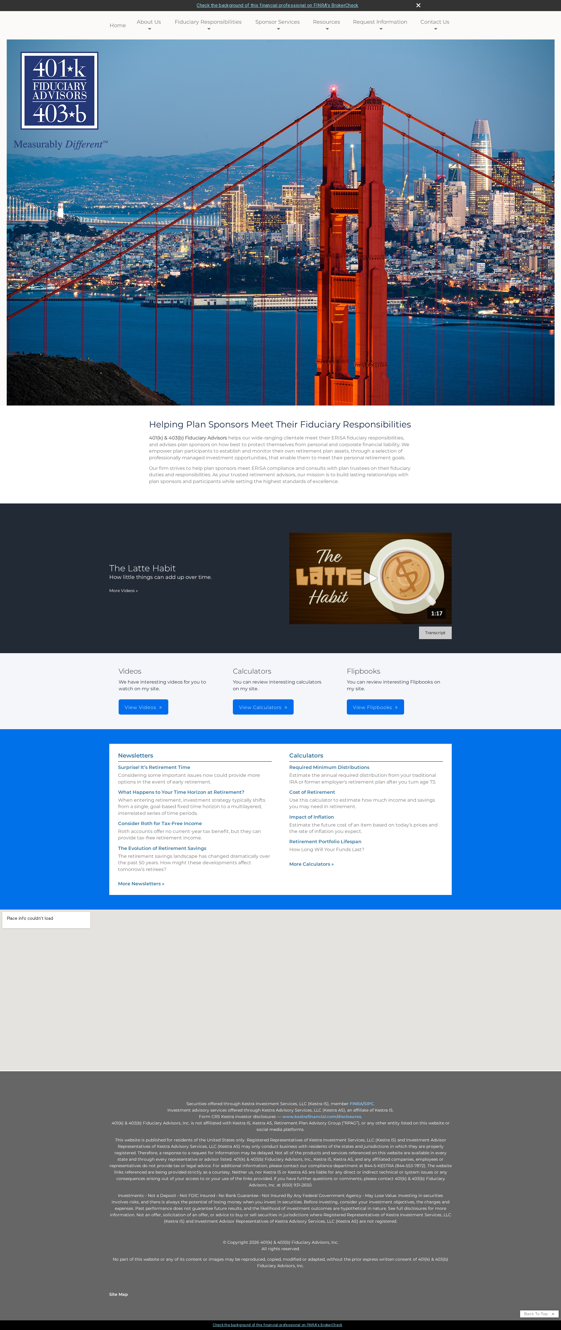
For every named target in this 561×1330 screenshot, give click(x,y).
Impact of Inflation (311, 817)
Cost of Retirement (312, 792)
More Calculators (311, 864)
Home (118, 25)
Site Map (118, 1294)
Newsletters (135, 755)
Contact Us (434, 22)
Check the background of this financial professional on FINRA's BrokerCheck (277, 5)
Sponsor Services (277, 22)
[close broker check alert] (418, 5)
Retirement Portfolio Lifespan (325, 841)
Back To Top (536, 1314)
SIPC (369, 1103)
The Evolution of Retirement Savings (162, 848)
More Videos (123, 591)
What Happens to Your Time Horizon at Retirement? (181, 792)
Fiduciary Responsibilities (208, 22)
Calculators (306, 755)
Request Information (380, 22)
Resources (326, 22)
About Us (149, 22)
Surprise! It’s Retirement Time (154, 767)
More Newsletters (141, 883)
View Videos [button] (140, 707)
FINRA (356, 1103)
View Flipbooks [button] (372, 707)
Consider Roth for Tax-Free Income (160, 823)
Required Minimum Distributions (329, 767)
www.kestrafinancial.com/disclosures (321, 1116)
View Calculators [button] (260, 707)
